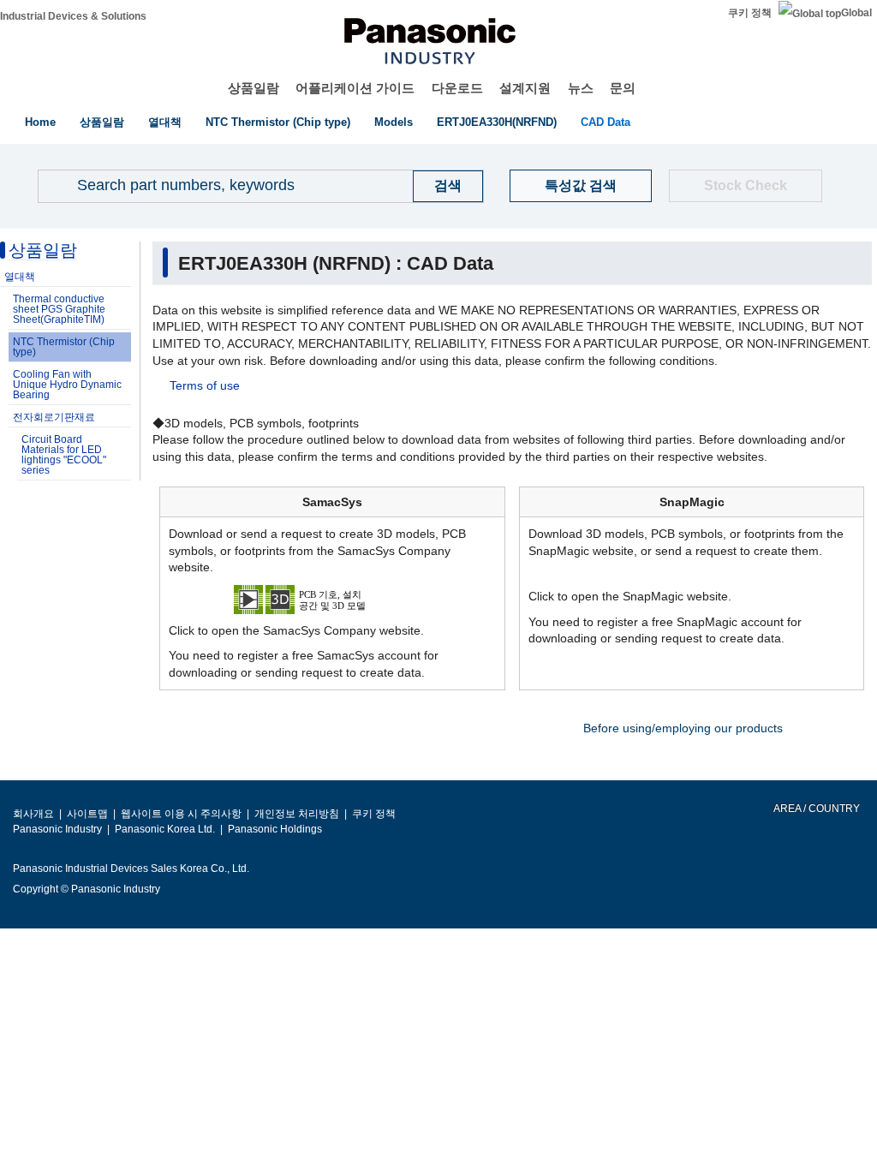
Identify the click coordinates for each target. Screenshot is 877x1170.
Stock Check (745, 185)
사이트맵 (87, 814)
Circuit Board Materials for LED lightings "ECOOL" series (63, 454)
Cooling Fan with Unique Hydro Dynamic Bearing (67, 384)
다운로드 (457, 88)
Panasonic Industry (57, 829)
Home (40, 122)
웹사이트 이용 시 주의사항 (181, 814)
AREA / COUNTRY (816, 809)
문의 (622, 88)
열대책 (165, 122)
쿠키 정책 (750, 13)
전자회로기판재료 (54, 417)
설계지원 (525, 88)
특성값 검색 (581, 185)
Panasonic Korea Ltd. (165, 829)
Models (393, 122)
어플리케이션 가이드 (355, 88)
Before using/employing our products (683, 728)
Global (856, 13)
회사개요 (33, 814)
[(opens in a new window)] (332, 599)
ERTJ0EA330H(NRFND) (497, 122)
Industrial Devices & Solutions (73, 16)
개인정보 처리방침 (296, 814)
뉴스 (581, 88)
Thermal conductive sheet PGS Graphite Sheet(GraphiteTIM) (59, 309)
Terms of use (205, 385)
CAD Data (605, 122)
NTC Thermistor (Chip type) (278, 122)
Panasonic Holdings (275, 829)
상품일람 (253, 88)
